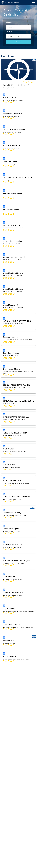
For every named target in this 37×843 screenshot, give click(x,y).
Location (9, 31)
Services (9, 22)
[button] (18, 27)
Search (18, 42)
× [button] (8, 27)
